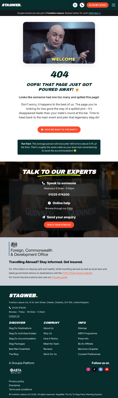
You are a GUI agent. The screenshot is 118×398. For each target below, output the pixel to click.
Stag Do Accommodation (22, 338)
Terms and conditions (20, 389)
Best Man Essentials (19, 348)
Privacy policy (16, 381)
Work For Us (50, 354)
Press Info (83, 338)
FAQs (70, 208)
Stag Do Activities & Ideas (22, 333)
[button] (82, 5)
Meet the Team (51, 343)
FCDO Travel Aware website (77, 273)
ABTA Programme (87, 333)
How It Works (50, 338)
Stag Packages (17, 343)
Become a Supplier (88, 348)
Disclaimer (14, 385)
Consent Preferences (89, 354)
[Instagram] (88, 369)
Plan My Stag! (97, 5)
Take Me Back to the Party (60, 129)
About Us (48, 328)
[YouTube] (107, 369)
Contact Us (14, 316)
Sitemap (82, 328)
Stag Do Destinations (20, 328)
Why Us (47, 333)
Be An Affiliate (85, 343)
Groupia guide (59, 277)
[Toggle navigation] (113, 5)
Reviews (47, 348)
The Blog (13, 354)
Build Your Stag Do (59, 225)
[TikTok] (94, 369)
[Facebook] (100, 369)
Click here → (95, 13)
